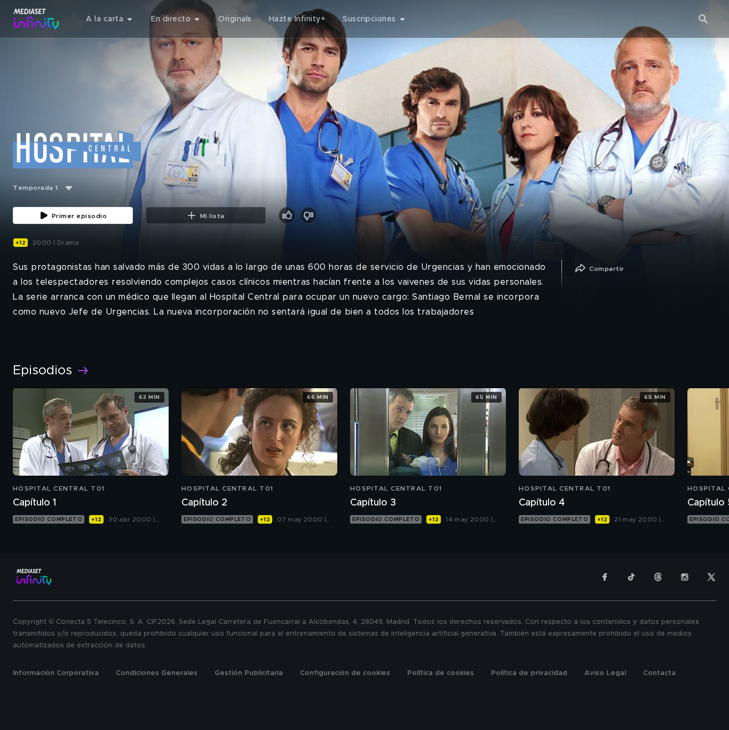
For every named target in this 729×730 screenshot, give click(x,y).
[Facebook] (604, 577)
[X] (711, 577)
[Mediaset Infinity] (36, 19)
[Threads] (658, 577)
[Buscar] (703, 19)
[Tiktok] (631, 577)
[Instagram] (685, 577)
